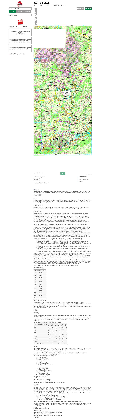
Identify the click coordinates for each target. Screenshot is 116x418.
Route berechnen (67, 93)
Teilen (80, 182)
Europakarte (80, 8)
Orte (35, 5)
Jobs (64, 5)
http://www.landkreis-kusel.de (41, 183)
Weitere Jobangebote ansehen (17, 54)
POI (41, 5)
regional (20, 11)
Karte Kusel (41, 2)
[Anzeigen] (20, 22)
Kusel (47, 5)
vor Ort (12, 11)
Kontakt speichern (84, 177)
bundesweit (27, 11)
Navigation (56, 5)
